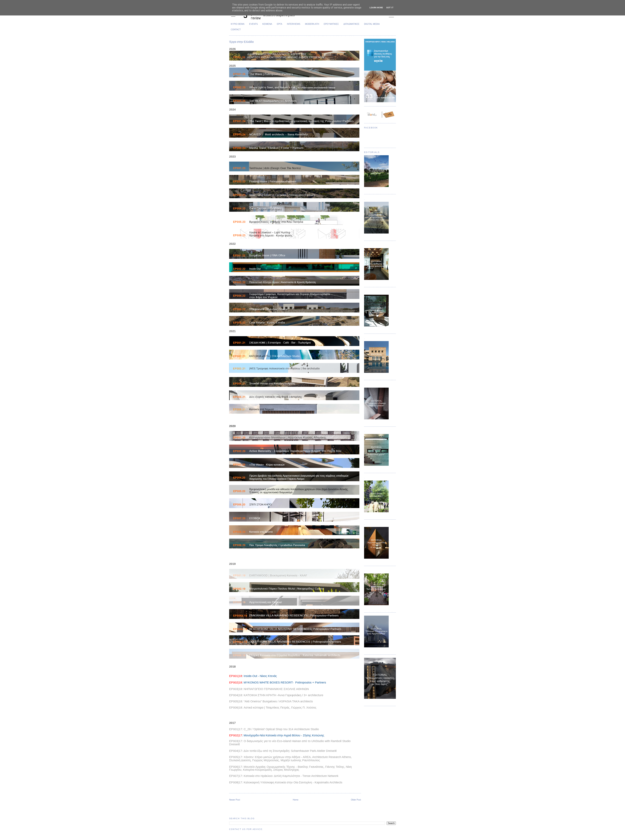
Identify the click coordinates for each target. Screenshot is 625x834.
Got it (390, 7)
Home (295, 800)
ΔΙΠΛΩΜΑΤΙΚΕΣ (351, 24)
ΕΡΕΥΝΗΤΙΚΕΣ (331, 24)
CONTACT (236, 29)
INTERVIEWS (293, 24)
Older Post (356, 800)
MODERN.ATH (312, 24)
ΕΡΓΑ (279, 24)
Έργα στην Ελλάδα (241, 41)
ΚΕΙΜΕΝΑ (267, 24)
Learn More (376, 7)
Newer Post (234, 800)
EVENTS (253, 24)
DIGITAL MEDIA (372, 24)
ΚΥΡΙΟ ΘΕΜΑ (237, 24)
